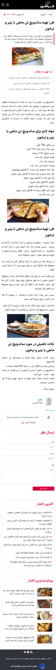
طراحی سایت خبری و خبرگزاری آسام (24, 666)
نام (53, 442)
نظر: (52, 465)
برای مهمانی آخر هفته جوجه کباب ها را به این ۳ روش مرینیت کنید (18, 592)
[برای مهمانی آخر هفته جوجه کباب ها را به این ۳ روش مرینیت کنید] (44, 592)
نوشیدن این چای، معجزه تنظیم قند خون (33, 552)
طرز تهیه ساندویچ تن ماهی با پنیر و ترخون (31, 83)
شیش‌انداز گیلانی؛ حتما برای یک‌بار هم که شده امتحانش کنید (19, 604)
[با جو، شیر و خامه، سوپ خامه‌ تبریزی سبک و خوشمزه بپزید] (44, 615)
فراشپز (39, 399)
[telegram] (24, 652)
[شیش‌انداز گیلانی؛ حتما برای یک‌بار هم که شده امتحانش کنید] (44, 604)
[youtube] (27, 652)
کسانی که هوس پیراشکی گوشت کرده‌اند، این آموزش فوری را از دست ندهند (19, 627)
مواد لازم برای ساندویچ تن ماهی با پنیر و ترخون (29, 77)
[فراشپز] (47, 5)
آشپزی (43, 14)
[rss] (31, 652)
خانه (50, 14)
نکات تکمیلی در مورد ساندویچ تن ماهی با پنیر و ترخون (29, 90)
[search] (3, 4)
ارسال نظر (43, 488)
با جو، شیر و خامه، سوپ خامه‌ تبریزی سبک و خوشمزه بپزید (18, 615)
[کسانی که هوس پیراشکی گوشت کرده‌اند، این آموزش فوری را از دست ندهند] (44, 627)
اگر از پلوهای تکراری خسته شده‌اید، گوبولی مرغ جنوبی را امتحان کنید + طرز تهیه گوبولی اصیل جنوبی (18, 639)
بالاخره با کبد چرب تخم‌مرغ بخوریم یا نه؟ (33, 557)
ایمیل (52, 453)
